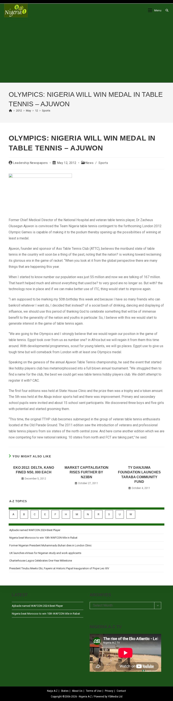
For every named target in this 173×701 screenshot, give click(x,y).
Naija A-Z (52, 690)
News (89, 163)
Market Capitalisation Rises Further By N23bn (86, 472)
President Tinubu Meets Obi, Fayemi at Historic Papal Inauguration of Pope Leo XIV (59, 568)
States (65, 690)
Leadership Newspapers (30, 163)
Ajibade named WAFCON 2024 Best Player (34, 530)
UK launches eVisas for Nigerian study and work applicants (45, 553)
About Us (77, 690)
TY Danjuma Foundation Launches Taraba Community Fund (139, 474)
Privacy (109, 690)
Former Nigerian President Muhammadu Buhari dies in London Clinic (50, 545)
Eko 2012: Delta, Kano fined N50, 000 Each (33, 470)
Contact (121, 690)
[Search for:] (165, 10)
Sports (46, 110)
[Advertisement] (86, 49)
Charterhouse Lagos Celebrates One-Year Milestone (40, 560)
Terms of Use (93, 690)
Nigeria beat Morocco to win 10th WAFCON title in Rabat (43, 537)
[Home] (10, 110)
